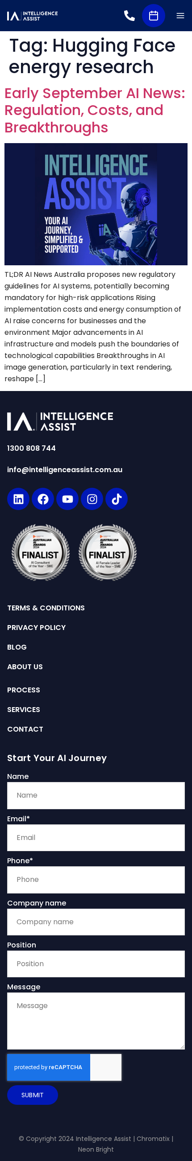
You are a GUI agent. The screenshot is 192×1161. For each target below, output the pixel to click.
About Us (25, 667)
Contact (25, 729)
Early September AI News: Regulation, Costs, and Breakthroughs (94, 110)
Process (23, 690)
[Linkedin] (18, 499)
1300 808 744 (31, 448)
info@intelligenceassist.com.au (64, 470)
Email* (18, 819)
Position (21, 945)
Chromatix (153, 1138)
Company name (36, 903)
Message (23, 987)
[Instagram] (92, 499)
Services (23, 709)
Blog (17, 647)
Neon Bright (96, 1149)
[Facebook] (43, 499)
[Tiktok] (116, 499)
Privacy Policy (36, 627)
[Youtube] (67, 499)
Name (18, 776)
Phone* (20, 861)
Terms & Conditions (46, 608)
